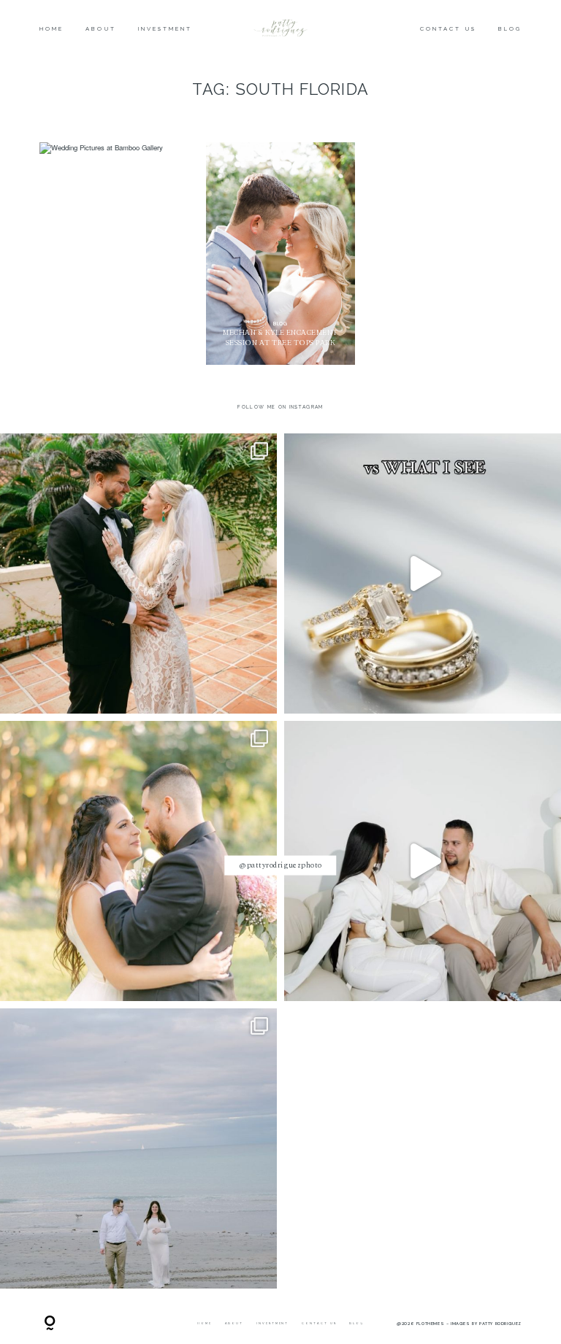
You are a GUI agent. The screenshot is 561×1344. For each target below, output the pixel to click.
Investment (165, 29)
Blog (510, 29)
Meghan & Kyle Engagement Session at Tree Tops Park (280, 254)
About (100, 29)
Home (51, 29)
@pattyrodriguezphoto (280, 864)
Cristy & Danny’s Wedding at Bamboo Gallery (114, 254)
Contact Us (448, 29)
